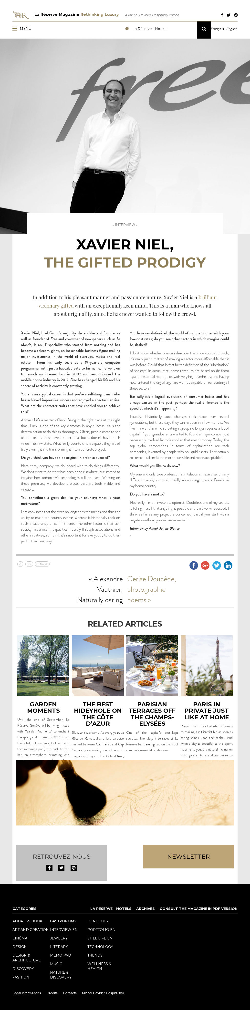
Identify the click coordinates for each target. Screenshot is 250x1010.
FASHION (20, 977)
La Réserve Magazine (76, 14)
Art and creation (30, 930)
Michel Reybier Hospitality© (103, 992)
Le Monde (42, 564)
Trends (95, 955)
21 (20, 564)
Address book (27, 921)
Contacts (70, 992)
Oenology (98, 921)
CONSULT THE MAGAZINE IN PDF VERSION (199, 909)
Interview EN (64, 930)
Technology (100, 947)
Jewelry (59, 938)
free (29, 564)
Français (217, 28)
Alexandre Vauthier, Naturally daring (100, 589)
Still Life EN (100, 938)
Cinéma (19, 938)
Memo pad (60, 955)
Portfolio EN (101, 930)
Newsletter (188, 856)
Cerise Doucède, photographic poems (151, 589)
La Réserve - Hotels (149, 29)
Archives (145, 909)
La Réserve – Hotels (111, 909)
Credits (52, 992)
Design (19, 947)
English (232, 28)
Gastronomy (63, 921)
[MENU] (16, 28)
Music (56, 964)
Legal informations (26, 992)
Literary (59, 947)
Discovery (23, 969)
